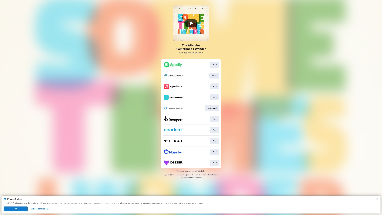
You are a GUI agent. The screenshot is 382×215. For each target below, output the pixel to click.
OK (15, 209)
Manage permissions (40, 209)
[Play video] (191, 23)
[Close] (377, 198)
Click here (212, 175)
